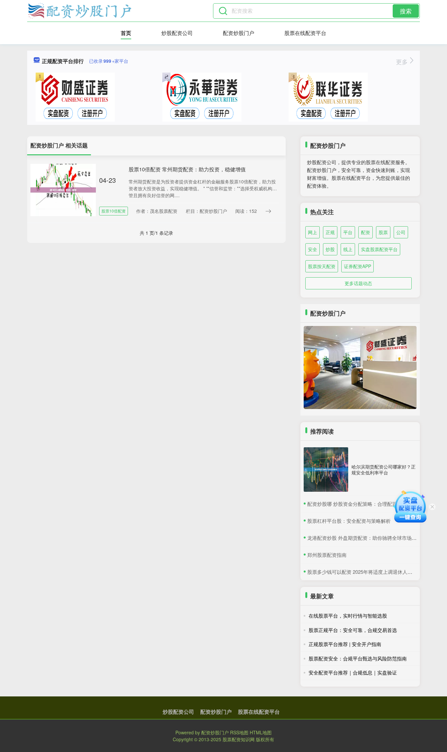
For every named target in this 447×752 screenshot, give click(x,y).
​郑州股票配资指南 (327, 554)
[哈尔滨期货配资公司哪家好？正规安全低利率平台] (326, 469)
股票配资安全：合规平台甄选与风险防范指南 (358, 658)
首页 (126, 33)
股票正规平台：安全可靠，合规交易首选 (353, 629)
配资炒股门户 (238, 33)
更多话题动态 (358, 283)
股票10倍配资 (113, 211)
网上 (312, 232)
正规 (330, 232)
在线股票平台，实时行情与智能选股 (348, 615)
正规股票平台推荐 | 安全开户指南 (345, 644)
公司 (400, 232)
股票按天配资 (321, 266)
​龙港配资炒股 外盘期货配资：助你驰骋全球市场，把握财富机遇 (376, 537)
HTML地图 (261, 732)
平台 (347, 232)
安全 (312, 249)
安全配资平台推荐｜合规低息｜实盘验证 (353, 672)
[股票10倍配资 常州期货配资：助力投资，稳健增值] (63, 189)
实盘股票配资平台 (379, 249)
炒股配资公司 (177, 33)
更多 (402, 61)
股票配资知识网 (239, 739)
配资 (365, 232)
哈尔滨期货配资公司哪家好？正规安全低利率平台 (383, 469)
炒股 (330, 249)
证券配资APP (357, 266)
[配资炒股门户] (79, 11)
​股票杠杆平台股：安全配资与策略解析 (349, 520)
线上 (347, 249)
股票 (383, 232)
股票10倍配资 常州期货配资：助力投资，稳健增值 (187, 169)
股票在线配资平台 (305, 33)
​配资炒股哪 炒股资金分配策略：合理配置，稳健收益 (364, 503)
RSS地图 (239, 732)
